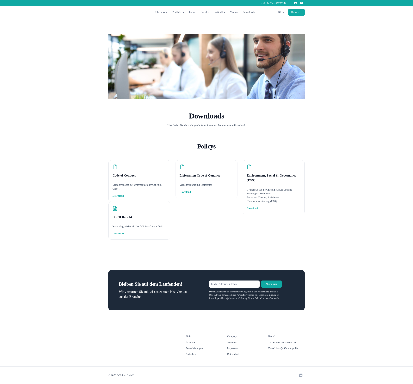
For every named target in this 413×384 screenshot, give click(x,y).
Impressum (232, 348)
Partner (192, 12)
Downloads (249, 12)
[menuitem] (272, 12)
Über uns (190, 342)
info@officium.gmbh (287, 348)
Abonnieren (271, 284)
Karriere (205, 12)
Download (118, 195)
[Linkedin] (295, 3)
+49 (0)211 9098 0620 (275, 3)
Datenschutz (233, 354)
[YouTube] (302, 3)
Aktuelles (220, 12)
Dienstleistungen (194, 348)
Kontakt (295, 12)
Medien (234, 12)
